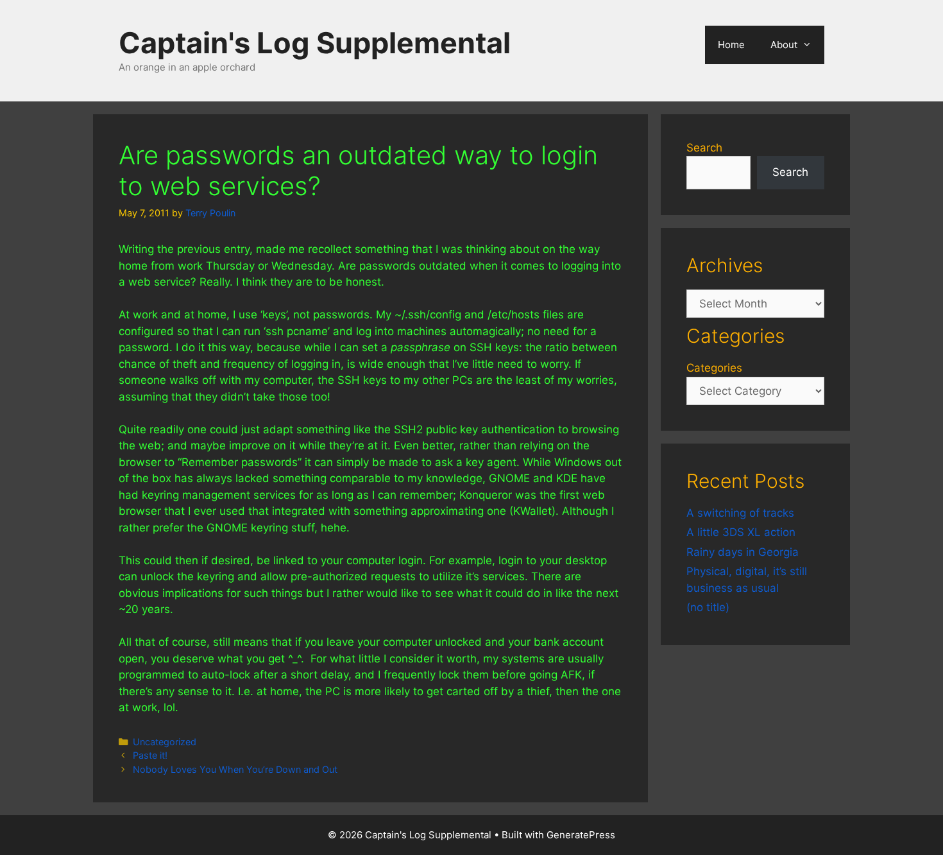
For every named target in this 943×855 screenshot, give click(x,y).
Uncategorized (164, 741)
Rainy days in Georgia (742, 552)
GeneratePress (581, 835)
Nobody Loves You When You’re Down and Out (235, 769)
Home (731, 45)
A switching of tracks (740, 512)
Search (704, 147)
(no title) (707, 607)
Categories (714, 367)
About (783, 45)
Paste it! (150, 755)
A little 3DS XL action (740, 532)
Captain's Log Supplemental (315, 42)
